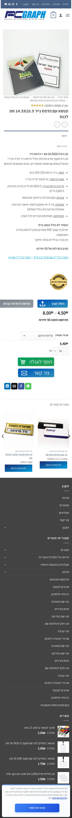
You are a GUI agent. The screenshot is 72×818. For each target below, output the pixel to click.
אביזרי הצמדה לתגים (57, 639)
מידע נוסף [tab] (62, 146)
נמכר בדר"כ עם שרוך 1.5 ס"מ (51, 257)
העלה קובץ (58, 303)
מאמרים (56, 4)
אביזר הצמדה (61, 335)
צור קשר (35, 4)
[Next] (3, 443)
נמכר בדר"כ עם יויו (19, 257)
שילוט (65, 572)
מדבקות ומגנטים (59, 579)
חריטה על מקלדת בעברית (54, 557)
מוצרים (65, 550)
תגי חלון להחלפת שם (57, 624)
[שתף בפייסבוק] (21, 386)
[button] (67, 15)
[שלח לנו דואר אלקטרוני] (9, 4)
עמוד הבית (63, 97)
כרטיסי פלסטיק (60, 594)
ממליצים (46, 4)
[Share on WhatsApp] (28, 386)
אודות (65, 4)
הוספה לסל (36, 362)
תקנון (26, 4)
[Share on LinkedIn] (7, 386)
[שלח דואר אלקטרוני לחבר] (14, 386)
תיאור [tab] (64, 135)
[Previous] (69, 443)
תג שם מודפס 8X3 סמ (56, 455)
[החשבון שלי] (61, 15)
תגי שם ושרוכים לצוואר (43, 97)
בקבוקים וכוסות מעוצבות (55, 705)
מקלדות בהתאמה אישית (55, 565)
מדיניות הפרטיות (59, 798)
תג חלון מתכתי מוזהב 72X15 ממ (18, 456)
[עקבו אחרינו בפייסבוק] (17, 4)
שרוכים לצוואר (60, 587)
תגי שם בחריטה (60, 616)
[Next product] (65, 124)
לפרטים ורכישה (53, 465)
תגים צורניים (62, 609)
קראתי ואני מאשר (37, 807)
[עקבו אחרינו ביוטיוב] (6, 4)
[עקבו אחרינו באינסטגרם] (13, 4)
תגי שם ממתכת (60, 602)
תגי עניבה (63, 631)
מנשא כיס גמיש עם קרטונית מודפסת (47, 100)
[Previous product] (57, 124)
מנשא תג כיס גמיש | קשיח (16, 97)
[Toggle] (5, 527)
